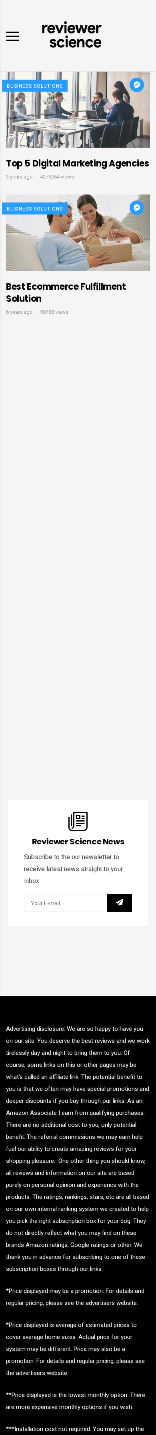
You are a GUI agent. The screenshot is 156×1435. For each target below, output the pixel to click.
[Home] (72, 35)
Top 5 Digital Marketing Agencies (77, 163)
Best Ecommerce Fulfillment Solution (66, 293)
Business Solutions (35, 86)
